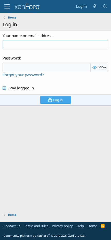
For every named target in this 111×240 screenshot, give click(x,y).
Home (92, 226)
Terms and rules (36, 226)
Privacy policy (62, 226)
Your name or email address (27, 35)
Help (80, 226)
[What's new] (95, 6)
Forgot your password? (23, 74)
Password (11, 58)
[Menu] (7, 6)
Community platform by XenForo (44, 235)
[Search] (105, 6)
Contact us (12, 226)
